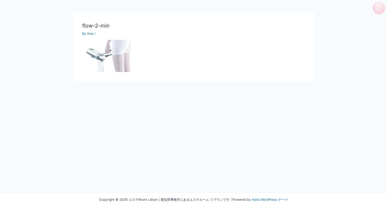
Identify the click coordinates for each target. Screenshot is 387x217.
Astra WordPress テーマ (270, 200)
